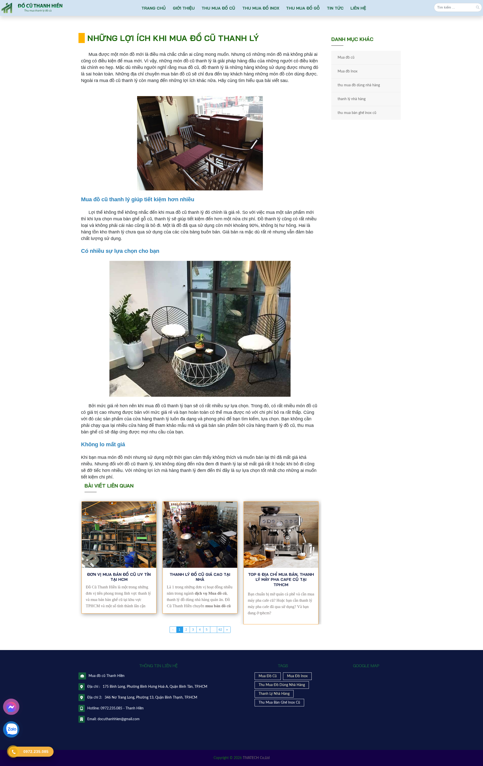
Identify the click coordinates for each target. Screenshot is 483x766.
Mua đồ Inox (347, 71)
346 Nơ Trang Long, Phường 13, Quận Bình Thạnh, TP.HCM (151, 697)
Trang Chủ (153, 8)
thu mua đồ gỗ (303, 8)
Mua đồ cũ (346, 57)
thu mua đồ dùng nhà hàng (359, 85)
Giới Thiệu (183, 8)
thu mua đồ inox (260, 8)
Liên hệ (358, 8)
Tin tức (335, 8)
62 (220, 629)
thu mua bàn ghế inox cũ (357, 113)
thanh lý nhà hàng (352, 99)
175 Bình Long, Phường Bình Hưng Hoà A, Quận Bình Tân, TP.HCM (155, 687)
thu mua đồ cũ (218, 8)
